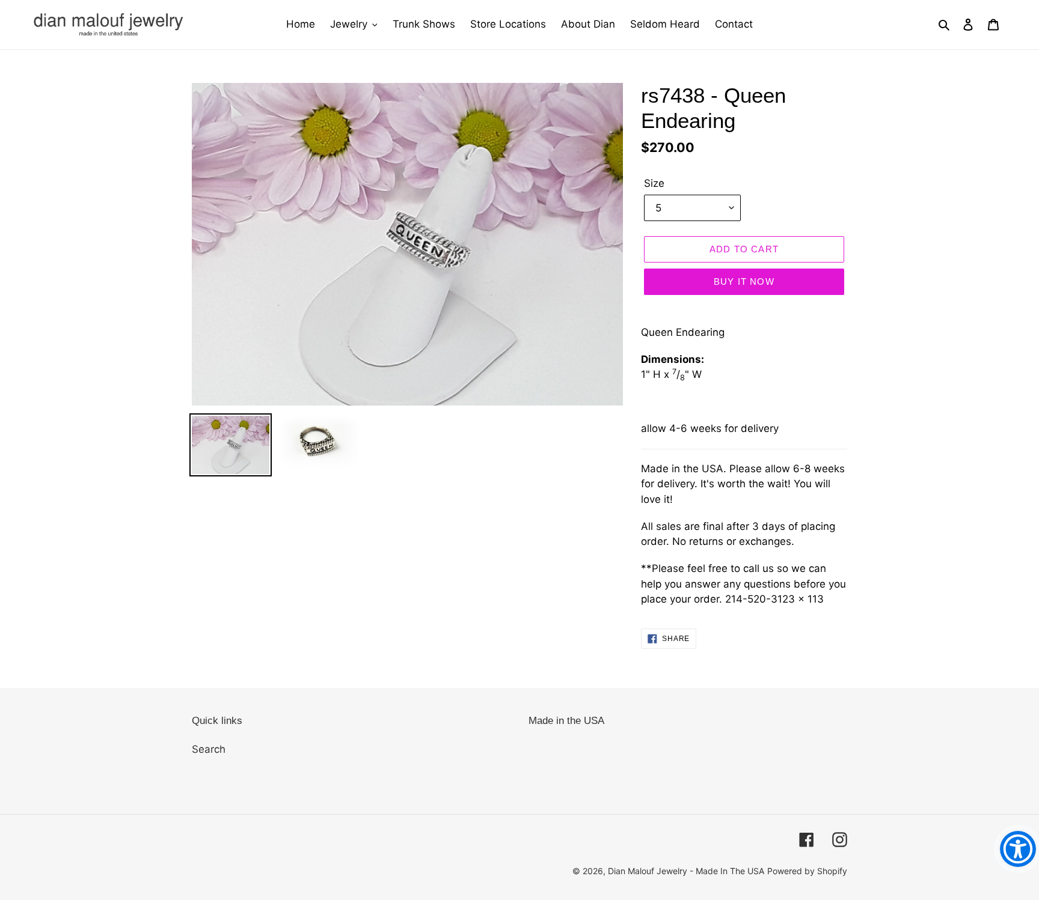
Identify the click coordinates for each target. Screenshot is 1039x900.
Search (208, 749)
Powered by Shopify (807, 871)
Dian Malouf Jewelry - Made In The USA (686, 871)
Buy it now (744, 281)
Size (654, 183)
